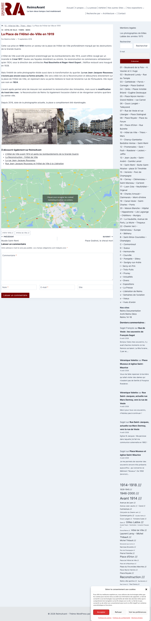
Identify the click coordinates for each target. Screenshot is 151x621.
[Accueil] (2, 26)
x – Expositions (127, 284)
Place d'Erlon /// (128, 556)
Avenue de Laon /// (128, 503)
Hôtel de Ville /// (22, 233)
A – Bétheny (125, 233)
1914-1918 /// (7, 233)
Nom (5, 287)
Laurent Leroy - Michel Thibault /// (131, 535)
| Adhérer (101, 8)
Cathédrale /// (126, 509)
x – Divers (124, 280)
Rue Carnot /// (124, 584)
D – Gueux (125, 248)
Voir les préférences (137, 612)
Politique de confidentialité (121, 618)
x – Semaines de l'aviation (132, 295)
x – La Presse (126, 287)
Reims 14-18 (126, 317)
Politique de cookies (104, 618)
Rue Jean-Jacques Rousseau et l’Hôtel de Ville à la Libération (34, 163)
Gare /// (122, 522)
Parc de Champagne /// (127, 550)
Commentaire (9, 255)
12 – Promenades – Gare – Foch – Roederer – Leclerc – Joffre (133, 150)
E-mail (44, 287)
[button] (146, 589)
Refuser (118, 612)
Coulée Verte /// (140, 516)
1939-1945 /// (126, 489)
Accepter (101, 612)
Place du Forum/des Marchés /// (133, 567)
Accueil (70, 8)
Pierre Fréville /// (127, 553)
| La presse (91, 8)
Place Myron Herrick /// (129, 570)
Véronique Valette (129, 360)
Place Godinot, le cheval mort (99, 239)
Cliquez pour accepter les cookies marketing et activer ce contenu (60, 198)
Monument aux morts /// (127, 544)
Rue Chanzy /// (134, 584)
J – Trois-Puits (127, 269)
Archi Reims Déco (128, 314)
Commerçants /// (127, 515)
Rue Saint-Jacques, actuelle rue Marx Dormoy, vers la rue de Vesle (134, 425)
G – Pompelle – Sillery (130, 259)
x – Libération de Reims (131, 291)
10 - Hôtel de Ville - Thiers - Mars (15, 30)
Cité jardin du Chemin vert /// (130, 512)
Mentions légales (137, 618)
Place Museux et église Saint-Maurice (133, 364)
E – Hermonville (127, 251)
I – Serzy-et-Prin (127, 266)
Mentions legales (128, 28)
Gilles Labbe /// (134, 522)
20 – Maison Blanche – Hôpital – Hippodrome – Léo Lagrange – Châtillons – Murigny (134, 212)
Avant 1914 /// (131, 498)
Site (80, 287)
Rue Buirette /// (142, 581)
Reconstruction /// (132, 577)
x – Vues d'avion (128, 302)
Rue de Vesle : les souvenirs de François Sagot (132, 331)
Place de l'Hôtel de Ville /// (129, 560)
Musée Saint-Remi (10, 239)
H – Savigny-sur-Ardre (130, 262)
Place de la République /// (128, 563)
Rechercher (125, 41)
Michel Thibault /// (128, 540)
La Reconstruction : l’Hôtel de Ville (21, 157)
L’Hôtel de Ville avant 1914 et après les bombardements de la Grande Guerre (42, 154)
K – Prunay (125, 273)
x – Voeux (124, 298)
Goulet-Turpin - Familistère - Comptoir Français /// (134, 526)
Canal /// (142, 506)
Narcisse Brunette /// (128, 547)
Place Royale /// (127, 573)
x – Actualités (126, 277)
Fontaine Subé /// (139, 519)
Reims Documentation (130, 311)
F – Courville (126, 255)
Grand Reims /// (125, 530)
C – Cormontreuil (128, 244)
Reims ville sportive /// (128, 581)
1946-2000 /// (129, 493)
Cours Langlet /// (126, 519)
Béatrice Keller (9, 39)
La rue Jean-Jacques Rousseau (20, 160)
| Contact (121, 13)
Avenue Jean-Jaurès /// (128, 506)
